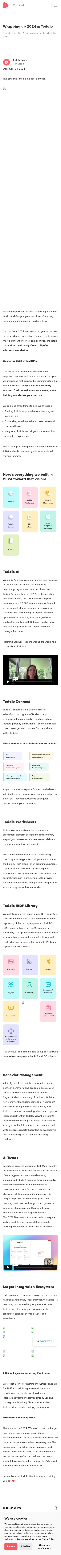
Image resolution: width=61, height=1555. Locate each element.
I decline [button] (25, 1546)
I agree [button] (11, 1546)
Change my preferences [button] (44, 1546)
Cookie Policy (48, 1539)
